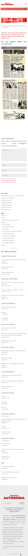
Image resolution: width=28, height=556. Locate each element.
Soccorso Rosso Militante (8, 238)
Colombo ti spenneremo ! (7, 267)
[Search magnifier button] (26, 9)
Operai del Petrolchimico (7, 272)
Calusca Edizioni (6, 224)
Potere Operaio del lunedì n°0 (8, 341)
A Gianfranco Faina (6, 432)
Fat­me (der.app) (22, 32)
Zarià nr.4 (3, 407)
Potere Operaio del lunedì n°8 (8, 328)
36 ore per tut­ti (14, 32)
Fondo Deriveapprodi (6, 205)
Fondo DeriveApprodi (13, 25)
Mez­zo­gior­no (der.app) (7, 34)
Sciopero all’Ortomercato (7, 386)
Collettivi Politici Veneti (8, 256)
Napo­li (18, 34)
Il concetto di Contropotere (8, 466)
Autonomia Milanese (6, 207)
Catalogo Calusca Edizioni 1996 (9, 477)
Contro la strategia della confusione (10, 472)
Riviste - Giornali (23, 25)
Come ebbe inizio (5, 456)
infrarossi (3, 426)
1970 (8, 32)
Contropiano (5, 229)
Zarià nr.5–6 (4, 402)
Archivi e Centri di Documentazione (10, 220)
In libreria (3, 218)
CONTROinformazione (7, 226)
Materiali (3, 222)
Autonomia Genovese (8, 414)
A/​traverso (3, 312)
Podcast (3, 245)
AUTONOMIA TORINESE (8, 242)
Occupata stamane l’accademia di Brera (11, 375)
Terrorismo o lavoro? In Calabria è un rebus (12, 289)
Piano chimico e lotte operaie (8, 307)
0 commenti (5, 27)
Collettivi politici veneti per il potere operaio (12, 195)
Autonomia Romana (6, 209)
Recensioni (4, 215)
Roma (7, 38)
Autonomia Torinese (7, 438)
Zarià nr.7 (3, 396)
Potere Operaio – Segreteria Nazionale (12, 231)
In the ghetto (4, 318)
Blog (2, 463)
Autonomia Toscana (6, 200)
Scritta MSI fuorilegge (6, 358)
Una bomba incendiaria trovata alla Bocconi (12, 381)
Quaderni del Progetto (8, 233)
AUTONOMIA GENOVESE (8, 240)
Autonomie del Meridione (7, 198)
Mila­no (15, 34)
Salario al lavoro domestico (9, 235)
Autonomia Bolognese (6, 202)
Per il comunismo (5, 443)
